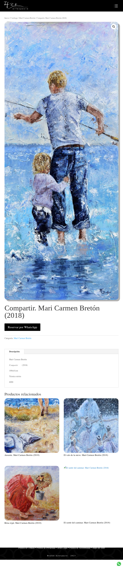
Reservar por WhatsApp (22, 327)
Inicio (6, 18)
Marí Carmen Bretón (27, 18)
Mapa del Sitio (98, 547)
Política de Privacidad (46, 547)
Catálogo (14, 18)
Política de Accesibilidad (79, 547)
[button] (113, 26)
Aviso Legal (62, 547)
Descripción (14, 351)
